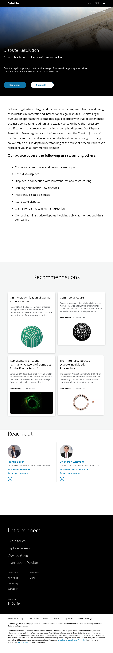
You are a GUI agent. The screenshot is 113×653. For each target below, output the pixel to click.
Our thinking (13, 583)
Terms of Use (33, 619)
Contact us (15, 84)
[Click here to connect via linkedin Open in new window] (10, 479)
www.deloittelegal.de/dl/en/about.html (72, 640)
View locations (18, 555)
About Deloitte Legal (16, 619)
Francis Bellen (16, 461)
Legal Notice (68, 619)
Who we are (13, 572)
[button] (90, 3)
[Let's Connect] (97, 3)
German (102, 11)
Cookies (46, 619)
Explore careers (19, 548)
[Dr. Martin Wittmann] (66, 451)
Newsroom (34, 572)
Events (33, 577)
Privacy (56, 619)
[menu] (104, 3)
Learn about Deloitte (23, 562)
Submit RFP (42, 84)
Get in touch (17, 541)
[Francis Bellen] (14, 451)
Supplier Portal (84, 619)
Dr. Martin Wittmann (72, 461)
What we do (13, 577)
